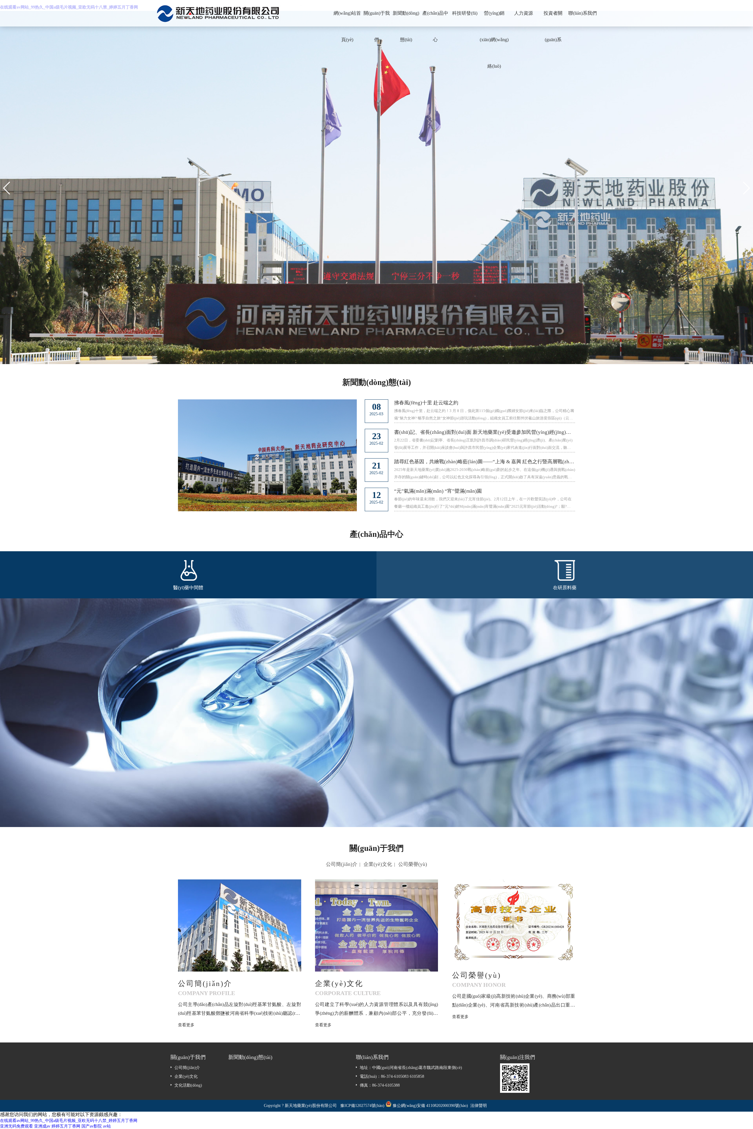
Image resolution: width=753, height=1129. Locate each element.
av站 (107, 1126)
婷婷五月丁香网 (65, 1126)
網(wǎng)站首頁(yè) (347, 18)
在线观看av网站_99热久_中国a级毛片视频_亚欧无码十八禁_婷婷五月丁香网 (68, 1120)
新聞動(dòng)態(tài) (406, 18)
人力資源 (523, 13)
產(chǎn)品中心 (435, 18)
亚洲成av (42, 1126)
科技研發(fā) (464, 13)
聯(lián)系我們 (582, 13)
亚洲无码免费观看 (16, 1126)
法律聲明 (478, 1105)
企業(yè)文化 (378, 864)
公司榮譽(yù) (412, 864)
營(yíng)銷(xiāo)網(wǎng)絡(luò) (494, 18)
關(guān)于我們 (377, 18)
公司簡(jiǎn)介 (341, 864)
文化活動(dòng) (188, 1085)
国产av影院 (91, 1126)
